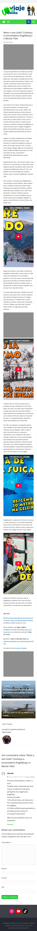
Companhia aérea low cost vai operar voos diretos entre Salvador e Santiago (18, 691)
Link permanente (30, 777)
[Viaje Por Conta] (4, 22)
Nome (4, 869)
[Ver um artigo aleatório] (33, 22)
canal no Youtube (21, 648)
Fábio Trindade (9, 42)
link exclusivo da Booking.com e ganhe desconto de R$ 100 (18, 641)
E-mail (4, 878)
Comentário (6, 842)
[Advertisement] (18, 57)
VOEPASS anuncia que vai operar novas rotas (18, 712)
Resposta (10, 824)
